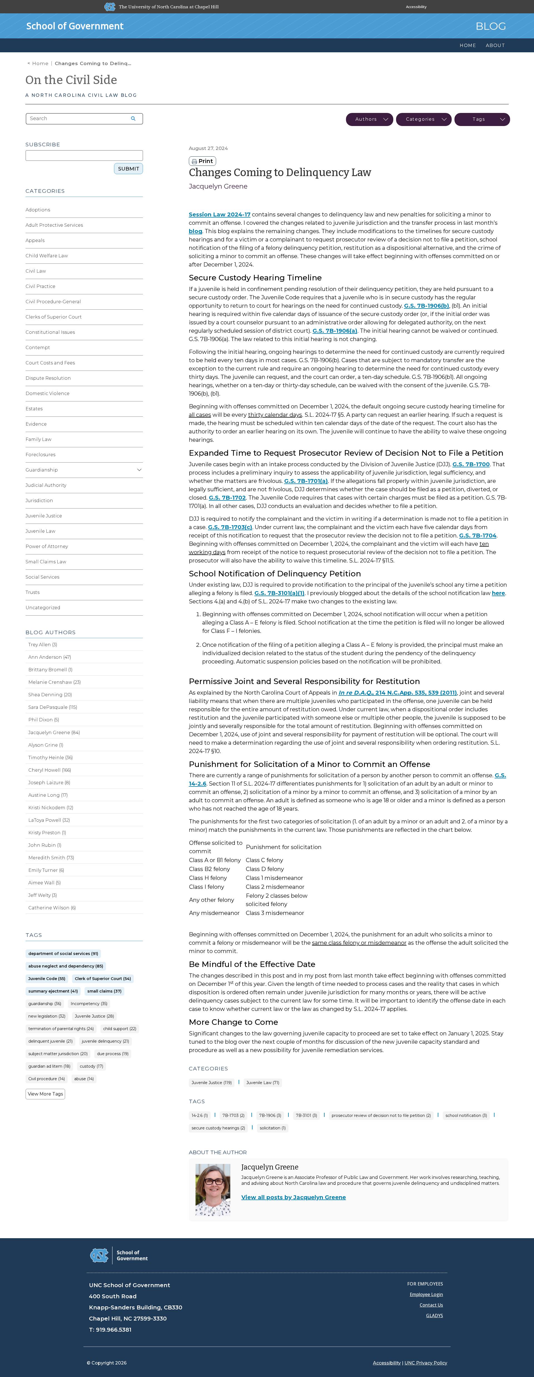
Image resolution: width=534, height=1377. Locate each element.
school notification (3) (466, 1115)
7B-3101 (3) (306, 1115)
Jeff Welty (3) (42, 895)
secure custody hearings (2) (218, 1128)
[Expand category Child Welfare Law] (138, 255)
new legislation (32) (46, 1016)
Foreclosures (40, 454)
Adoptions (38, 210)
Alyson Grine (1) (45, 745)
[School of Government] (119, 1255)
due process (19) (112, 1053)
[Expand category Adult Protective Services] (138, 225)
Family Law (38, 439)
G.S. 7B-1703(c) (230, 527)
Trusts (32, 592)
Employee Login (426, 1294)
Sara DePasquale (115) (52, 707)
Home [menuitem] (468, 45)
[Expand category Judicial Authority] (138, 485)
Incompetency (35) (89, 1003)
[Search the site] (131, 118)
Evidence (36, 424)
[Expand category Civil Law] (138, 271)
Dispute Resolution (48, 378)
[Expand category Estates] (138, 408)
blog (195, 231)
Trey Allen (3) (42, 644)
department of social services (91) (63, 953)
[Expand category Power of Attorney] (138, 546)
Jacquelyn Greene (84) (54, 732)
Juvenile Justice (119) (212, 1082)
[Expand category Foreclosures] (138, 454)
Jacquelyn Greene (218, 186)
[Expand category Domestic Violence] (138, 393)
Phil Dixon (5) (43, 719)
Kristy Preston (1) (47, 832)
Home (40, 63)
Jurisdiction (39, 500)
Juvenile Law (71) (262, 1082)
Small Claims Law (46, 561)
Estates (34, 408)
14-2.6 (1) (200, 1115)
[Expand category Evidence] (138, 424)
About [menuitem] (495, 45)
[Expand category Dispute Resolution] (138, 378)
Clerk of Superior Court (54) (103, 978)
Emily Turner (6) (46, 870)
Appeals (35, 240)
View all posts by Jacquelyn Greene (293, 1197)
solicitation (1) (273, 1128)
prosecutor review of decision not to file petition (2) (381, 1115)
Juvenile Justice (44, 516)
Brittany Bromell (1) (50, 669)
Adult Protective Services (54, 225)
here (498, 593)
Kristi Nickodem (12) (50, 807)
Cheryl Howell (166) (49, 770)
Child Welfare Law (47, 255)
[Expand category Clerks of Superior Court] (138, 317)
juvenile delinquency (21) (105, 1041)
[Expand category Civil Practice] (138, 286)
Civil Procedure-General (53, 301)
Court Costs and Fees (50, 363)
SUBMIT (128, 169)
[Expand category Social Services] (138, 577)
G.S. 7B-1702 (227, 497)
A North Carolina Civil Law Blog (81, 95)
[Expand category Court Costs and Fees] (138, 363)
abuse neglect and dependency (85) (65, 966)
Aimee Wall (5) (44, 882)
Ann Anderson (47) (49, 657)
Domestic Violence (48, 393)
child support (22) (119, 1028)
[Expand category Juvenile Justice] (138, 516)
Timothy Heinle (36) (50, 757)
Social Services (42, 577)
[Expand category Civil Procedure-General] (138, 301)
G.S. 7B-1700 (471, 464)
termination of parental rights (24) (61, 1028)
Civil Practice (40, 286)
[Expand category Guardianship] (138, 470)
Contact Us (431, 1305)
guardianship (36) (44, 1003)
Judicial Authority (46, 485)
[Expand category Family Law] (138, 439)
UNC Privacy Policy (425, 1363)
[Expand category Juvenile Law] (138, 531)
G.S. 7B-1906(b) (426, 305)
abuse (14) (84, 1078)
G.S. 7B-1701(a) (306, 481)
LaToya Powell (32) (49, 820)
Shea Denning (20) (50, 694)
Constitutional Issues (50, 332)
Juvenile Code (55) (46, 978)
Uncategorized (43, 607)
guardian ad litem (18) (49, 1066)
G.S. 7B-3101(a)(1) (279, 593)
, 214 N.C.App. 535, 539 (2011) (397, 692)
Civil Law (36, 271)
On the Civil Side (71, 80)
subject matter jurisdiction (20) (58, 1053)
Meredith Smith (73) (51, 857)
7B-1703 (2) (233, 1115)
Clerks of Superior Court (54, 317)
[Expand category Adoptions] (138, 210)
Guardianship (42, 470)
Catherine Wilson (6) (52, 907)
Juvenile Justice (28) (94, 1016)
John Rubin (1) (44, 845)
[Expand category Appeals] (138, 240)
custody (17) (91, 1066)
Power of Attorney (47, 546)
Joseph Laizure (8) (49, 782)
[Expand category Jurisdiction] (138, 500)
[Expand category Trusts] (138, 592)
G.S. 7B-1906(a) (335, 330)
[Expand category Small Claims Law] (138, 561)
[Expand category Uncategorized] (138, 607)
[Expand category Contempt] (138, 347)
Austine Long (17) (48, 795)
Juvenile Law (40, 531)
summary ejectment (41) (53, 991)
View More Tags (45, 1094)
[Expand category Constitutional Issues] (138, 332)
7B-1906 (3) (270, 1115)
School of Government (74, 26)
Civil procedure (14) (46, 1078)
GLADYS (434, 1315)
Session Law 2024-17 (220, 214)
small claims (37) (104, 991)
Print (205, 161)
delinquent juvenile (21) (50, 1041)
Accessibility (416, 6)
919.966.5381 (113, 1329)
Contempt (38, 347)
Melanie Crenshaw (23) (54, 682)
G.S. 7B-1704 (477, 535)
